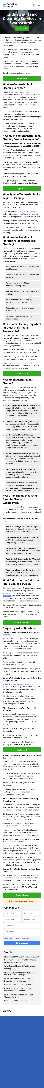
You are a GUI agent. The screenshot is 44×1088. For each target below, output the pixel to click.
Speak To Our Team (22, 622)
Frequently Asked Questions (15, 1000)
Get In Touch (22, 78)
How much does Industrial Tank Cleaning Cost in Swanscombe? (20, 961)
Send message (22, 943)
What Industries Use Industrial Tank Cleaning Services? (18, 995)
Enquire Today (22, 895)
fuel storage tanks (21, 211)
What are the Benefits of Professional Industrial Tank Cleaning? (19, 973)
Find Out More (22, 374)
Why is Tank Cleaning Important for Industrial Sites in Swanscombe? (18, 979)
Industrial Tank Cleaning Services (18, 684)
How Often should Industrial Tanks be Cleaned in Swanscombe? (19, 989)
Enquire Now (22, 188)
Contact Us (22, 28)
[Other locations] (34, 5)
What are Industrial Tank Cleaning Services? (21, 956)
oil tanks (21, 214)
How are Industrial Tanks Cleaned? (18, 984)
